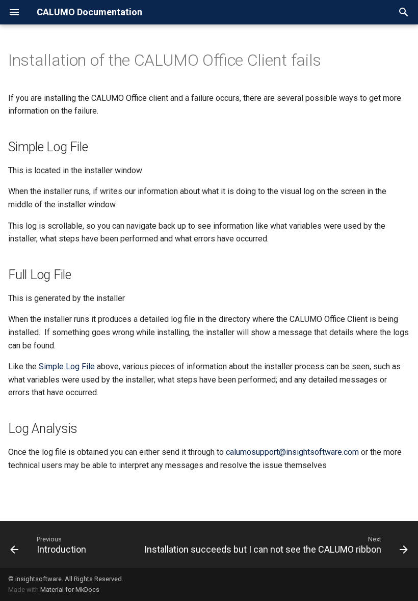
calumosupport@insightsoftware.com (292, 452)
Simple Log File (67, 366)
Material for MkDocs (69, 589)
